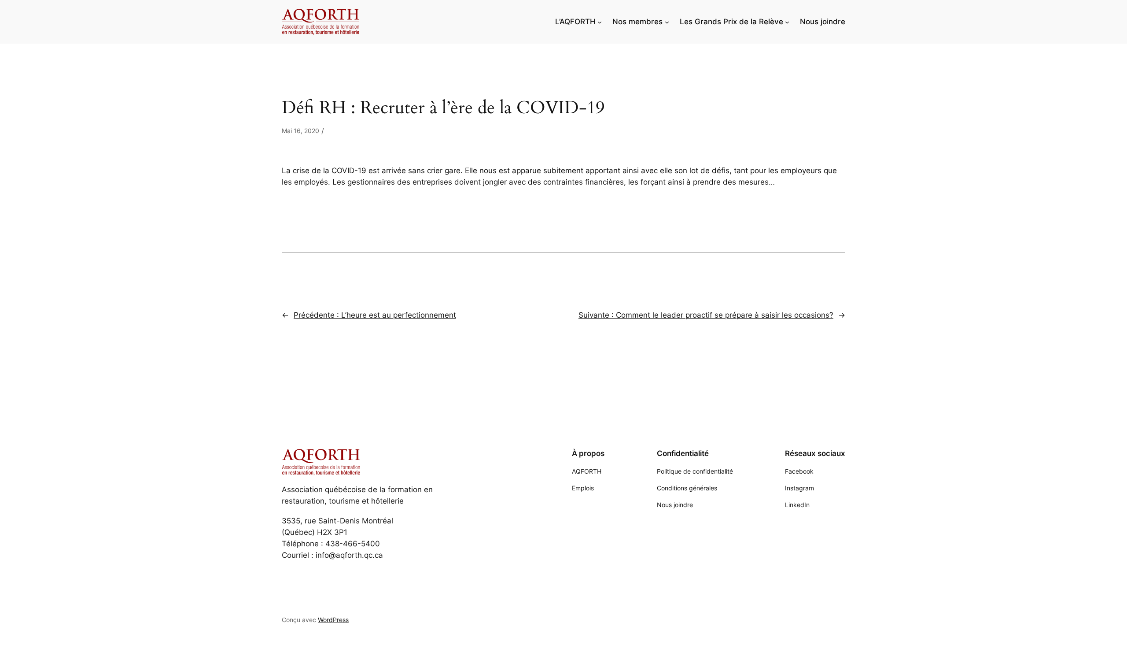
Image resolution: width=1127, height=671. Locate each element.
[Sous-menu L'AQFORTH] (599, 21)
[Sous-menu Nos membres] (667, 21)
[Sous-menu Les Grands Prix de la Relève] (787, 21)
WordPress (333, 619)
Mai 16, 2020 (300, 130)
